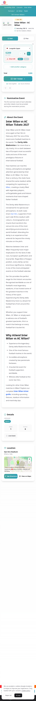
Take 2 (20, 59)
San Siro (14, 214)
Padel (26, 11)
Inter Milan (28, 7)
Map (27, 38)
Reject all (8, 695)
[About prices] (33, 44)
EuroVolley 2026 (9, 7)
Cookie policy (26, 691)
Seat (11, 38)
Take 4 (26, 59)
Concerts (19, 7)
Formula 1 (11, 11)
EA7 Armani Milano (18, 15)
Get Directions (12, 476)
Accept (18, 695)
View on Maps (26, 476)
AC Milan (19, 11)
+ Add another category (18, 67)
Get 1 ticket (18, 79)
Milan (8, 187)
